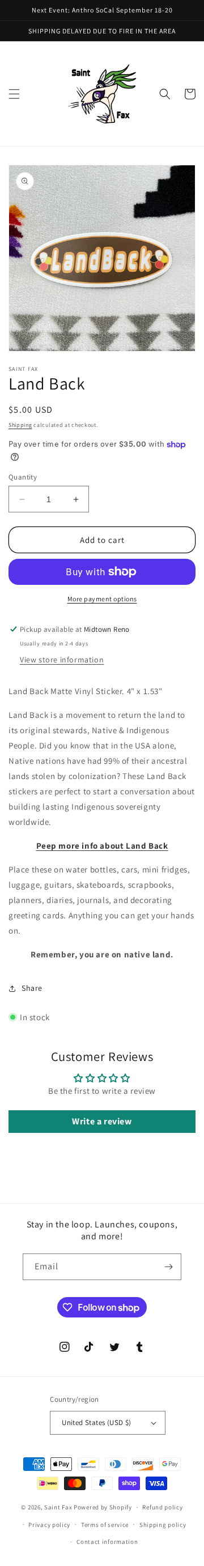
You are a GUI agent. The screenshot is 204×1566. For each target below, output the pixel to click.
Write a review (101, 1121)
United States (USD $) (96, 1422)
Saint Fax (58, 1507)
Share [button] (32, 988)
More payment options (102, 598)
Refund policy (162, 1507)
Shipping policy (162, 1525)
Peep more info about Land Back (102, 845)
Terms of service (105, 1525)
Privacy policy (49, 1525)
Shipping (20, 425)
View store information (62, 659)
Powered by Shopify (103, 1507)
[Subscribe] (168, 1266)
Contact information (107, 1542)
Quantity (22, 477)
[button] (14, 94)
